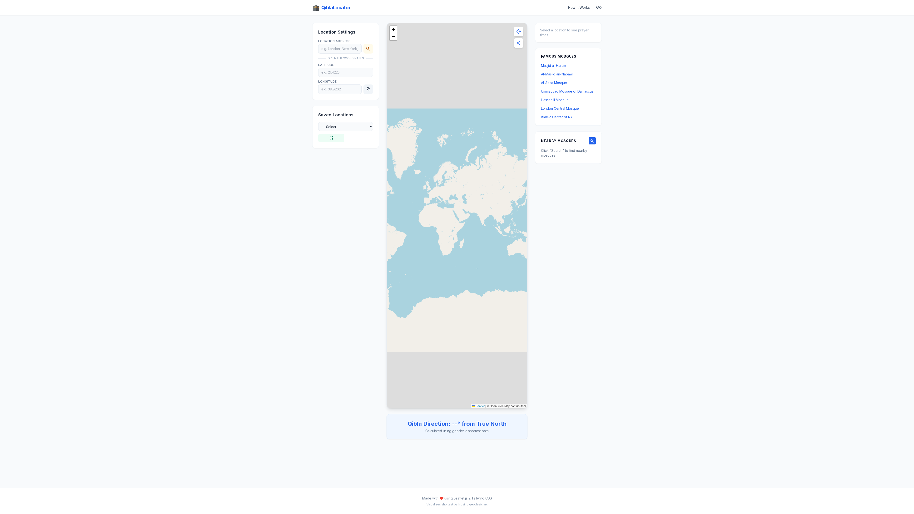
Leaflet (480, 406)
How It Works (579, 7)
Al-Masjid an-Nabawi (557, 74)
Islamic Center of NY (557, 117)
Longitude (327, 81)
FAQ (599, 7)
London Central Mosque (560, 108)
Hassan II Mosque (555, 100)
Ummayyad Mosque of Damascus (567, 91)
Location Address (334, 41)
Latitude (326, 65)
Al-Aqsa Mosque (554, 83)
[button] (393, 29)
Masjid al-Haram (553, 66)
